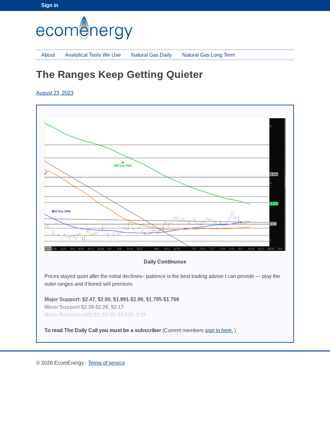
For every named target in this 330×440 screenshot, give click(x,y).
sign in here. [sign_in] (219, 330)
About (48, 55)
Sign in (49, 5)
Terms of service (106, 363)
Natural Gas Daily (151, 55)
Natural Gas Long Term (208, 55)
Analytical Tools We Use (93, 55)
